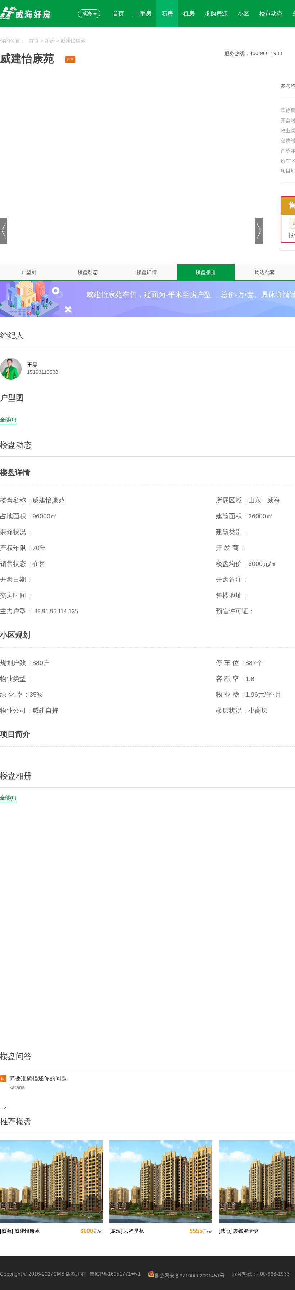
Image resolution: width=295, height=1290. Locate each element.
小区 (243, 13)
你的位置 (10, 41)
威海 (87, 13)
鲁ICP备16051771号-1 (115, 1274)
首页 (118, 13)
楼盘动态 (88, 272)
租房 (189, 13)
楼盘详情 (147, 272)
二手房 (142, 13)
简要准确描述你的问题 (38, 1078)
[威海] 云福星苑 (126, 1231)
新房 (167, 13)
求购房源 (216, 13)
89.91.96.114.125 (56, 611)
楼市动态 (270, 13)
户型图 (28, 272)
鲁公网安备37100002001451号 (189, 1275)
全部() (8, 419)
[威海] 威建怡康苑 (20, 1231)
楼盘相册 (206, 272)
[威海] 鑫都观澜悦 (238, 1231)
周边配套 (265, 272)
